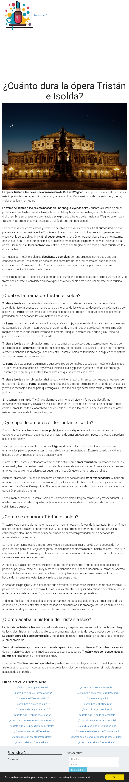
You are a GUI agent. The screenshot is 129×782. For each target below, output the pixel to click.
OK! (115, 777)
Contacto (13, 759)
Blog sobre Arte (42, 15)
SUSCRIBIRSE (78, 770)
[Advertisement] (64, 54)
